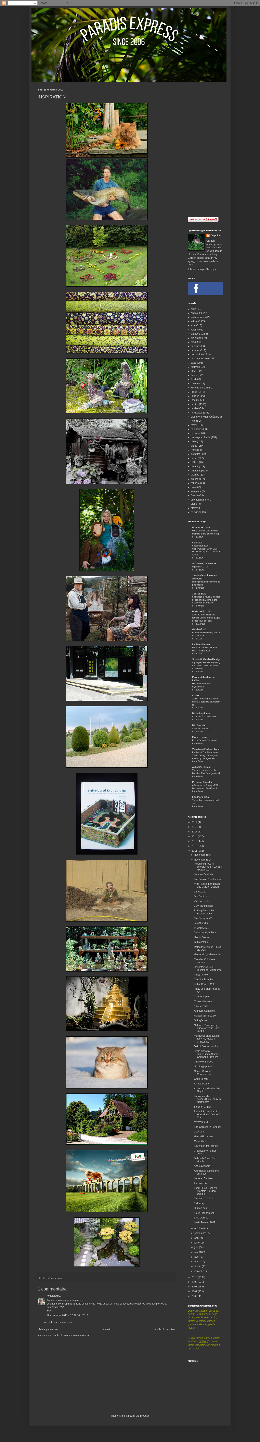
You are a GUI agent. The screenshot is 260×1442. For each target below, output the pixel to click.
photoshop (197, 470)
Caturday (199, 1203)
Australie (196, 329)
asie (193, 325)
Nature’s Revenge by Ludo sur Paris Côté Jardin (206, 1028)
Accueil (106, 1329)
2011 (195, 850)
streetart (195, 508)
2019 (195, 822)
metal (194, 425)
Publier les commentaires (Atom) (71, 1335)
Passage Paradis (202, 782)
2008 (195, 1286)
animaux (195, 313)
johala (50, 1295)
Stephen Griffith (202, 1106)
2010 (195, 1277)
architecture (197, 317)
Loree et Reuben (203, 1178)
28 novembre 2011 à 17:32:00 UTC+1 (67, 1315)
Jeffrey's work (201, 1020)
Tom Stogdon (201, 923)
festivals (195, 366)
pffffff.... (194, 462)
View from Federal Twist (206, 749)
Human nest (200, 1208)
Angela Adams (202, 1166)
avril (197, 1256)
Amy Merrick (201, 1006)
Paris (194, 449)
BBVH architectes (203, 905)
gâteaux (195, 383)
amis (193, 309)
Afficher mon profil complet (202, 269)
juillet (197, 1242)
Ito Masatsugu (201, 942)
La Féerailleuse (201, 644)
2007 (195, 1291)
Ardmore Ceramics (204, 1010)
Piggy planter (201, 974)
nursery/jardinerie (200, 437)
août (197, 1238)
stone (194, 503)
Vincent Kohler (202, 901)
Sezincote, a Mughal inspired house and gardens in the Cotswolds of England (206, 600)
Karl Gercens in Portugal (207, 1127)
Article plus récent (48, 1329)
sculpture (196, 491)
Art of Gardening (201, 767)
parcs (194, 445)
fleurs (194, 375)
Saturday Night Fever (205, 932)
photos (194, 466)
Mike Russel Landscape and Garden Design (207, 885)
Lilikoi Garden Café (204, 984)
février (198, 1266)
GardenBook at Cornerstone (202, 1073)
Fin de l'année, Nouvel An (204, 740)
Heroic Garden (202, 937)
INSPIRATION (201, 927)
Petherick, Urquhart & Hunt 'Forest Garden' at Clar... (208, 1114)
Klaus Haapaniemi (204, 1213)
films (193, 371)
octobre (198, 1228)
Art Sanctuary (201, 1083)
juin (196, 1247)
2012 (195, 846)
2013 (195, 841)
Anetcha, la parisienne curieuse (206, 1172)
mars (197, 1261)
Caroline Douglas (203, 979)
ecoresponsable (200, 358)
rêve (193, 487)
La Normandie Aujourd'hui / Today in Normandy (207, 1099)
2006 (195, 1296)
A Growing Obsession (204, 563)
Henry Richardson (204, 1136)
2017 (195, 831)
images (58, 1278)
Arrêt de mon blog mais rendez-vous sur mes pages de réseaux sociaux (206, 617)
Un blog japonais (203, 1066)
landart (195, 408)
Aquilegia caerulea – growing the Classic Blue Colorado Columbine (206, 665)
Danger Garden (201, 527)
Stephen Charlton (203, 1198)
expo (193, 362)
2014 (195, 836)
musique (195, 433)
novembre (200, 859)
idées (51, 1278)
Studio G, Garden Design (206, 659)
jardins (194, 404)
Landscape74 (201, 891)
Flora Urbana (199, 737)
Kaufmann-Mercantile (206, 1145)
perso (194, 458)
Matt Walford (201, 1122)
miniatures (197, 429)
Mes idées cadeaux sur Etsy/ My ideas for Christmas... (207, 1038)
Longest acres (200, 797)
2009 (195, 1282)
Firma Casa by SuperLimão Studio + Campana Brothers (207, 1054)
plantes (195, 474)
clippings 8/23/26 (200, 566)
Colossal (197, 542)
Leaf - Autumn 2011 (204, 1222)
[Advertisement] (205, 149)
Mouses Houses (203, 1001)
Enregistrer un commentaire (58, 1322)
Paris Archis (200, 1183)
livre (193, 420)
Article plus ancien (164, 1329)
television (196, 512)
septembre (200, 1233)
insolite (195, 400)
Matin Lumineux (201, 713)
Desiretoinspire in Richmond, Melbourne (208, 968)
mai (196, 1252)
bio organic (197, 338)
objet (193, 441)
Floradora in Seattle (205, 1015)
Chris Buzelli (201, 1079)
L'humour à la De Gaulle (204, 716)
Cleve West (200, 1141)
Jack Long (199, 1131)
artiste (194, 321)
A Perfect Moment (201, 728)
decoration (197, 354)
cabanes (195, 346)
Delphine (215, 235)
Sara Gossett (201, 1217)
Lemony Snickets (203, 874)
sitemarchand (198, 499)
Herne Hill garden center (207, 954)
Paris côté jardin (201, 611)
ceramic (195, 350)
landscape (197, 412)
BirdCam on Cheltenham (207, 879)
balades (195, 333)
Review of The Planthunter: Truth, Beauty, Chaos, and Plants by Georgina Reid (205, 755)
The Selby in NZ (203, 918)
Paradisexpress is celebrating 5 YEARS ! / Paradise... (208, 866)
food (193, 379)
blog (193, 342)
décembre (200, 854)
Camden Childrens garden (204, 961)
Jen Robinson (201, 896)
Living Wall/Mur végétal (204, 416)
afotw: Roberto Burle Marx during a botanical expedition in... (206, 701)
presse (194, 479)
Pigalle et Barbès (203, 1061)
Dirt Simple (198, 725)
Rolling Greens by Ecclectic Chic (204, 912)
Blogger (144, 1415)
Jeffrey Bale (199, 593)
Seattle (195, 495)
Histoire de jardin (200, 387)
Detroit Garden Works (206, 1046)
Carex (195, 695)
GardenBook (199, 629)
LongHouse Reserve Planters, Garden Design (205, 1191)
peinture (195, 454)
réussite (195, 483)
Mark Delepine (202, 996)
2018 (195, 827)
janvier (198, 1271)
